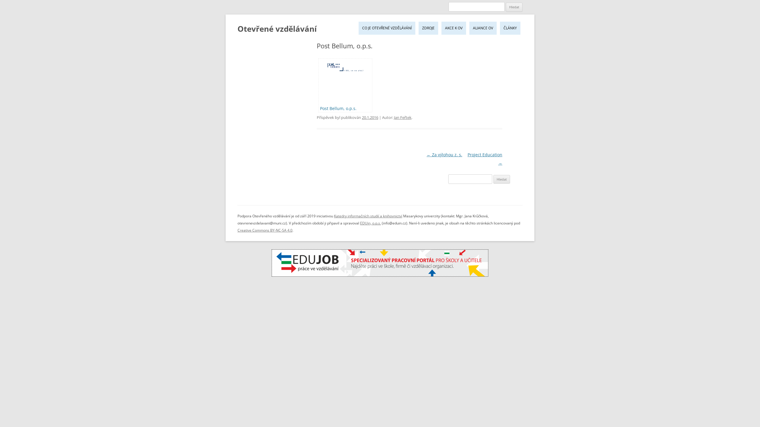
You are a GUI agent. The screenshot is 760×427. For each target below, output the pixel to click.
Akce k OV (454, 28)
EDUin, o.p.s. (370, 223)
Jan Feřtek (402, 117)
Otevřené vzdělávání (277, 28)
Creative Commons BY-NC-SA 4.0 (265, 230)
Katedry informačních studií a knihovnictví (368, 216)
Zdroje (428, 28)
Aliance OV (483, 28)
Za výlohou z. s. (444, 154)
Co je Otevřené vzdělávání (387, 28)
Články (510, 28)
